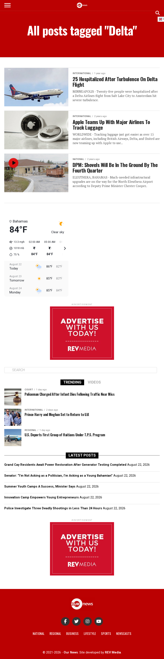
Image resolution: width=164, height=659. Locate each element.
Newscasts (123, 633)
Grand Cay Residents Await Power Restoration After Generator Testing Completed (65, 465)
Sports (106, 633)
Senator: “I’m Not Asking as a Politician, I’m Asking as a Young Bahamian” (58, 475)
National (38, 633)
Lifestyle (90, 633)
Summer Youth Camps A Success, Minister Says (39, 486)
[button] (15, 248)
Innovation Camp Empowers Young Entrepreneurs (41, 497)
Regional (55, 633)
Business (72, 633)
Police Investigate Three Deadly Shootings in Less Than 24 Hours (53, 508)
